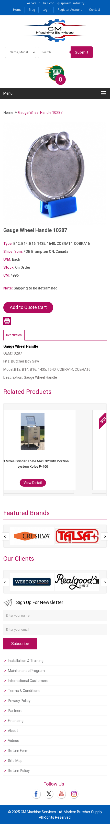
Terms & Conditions (24, 691)
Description (14, 335)
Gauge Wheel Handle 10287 (40, 112)
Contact (94, 10)
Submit (82, 52)
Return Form (18, 751)
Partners (15, 711)
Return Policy (19, 771)
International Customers (28, 681)
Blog (32, 10)
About (13, 731)
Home (17, 10)
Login (46, 10)
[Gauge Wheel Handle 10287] (55, 174)
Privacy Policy (19, 701)
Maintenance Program (26, 671)
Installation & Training (25, 661)
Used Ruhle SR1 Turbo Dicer (59, 461)
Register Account (70, 10)
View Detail (60, 483)
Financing (16, 721)
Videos (13, 741)
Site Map (15, 761)
